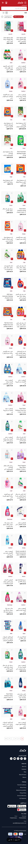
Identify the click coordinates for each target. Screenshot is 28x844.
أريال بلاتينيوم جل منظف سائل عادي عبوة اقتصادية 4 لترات (8, 268)
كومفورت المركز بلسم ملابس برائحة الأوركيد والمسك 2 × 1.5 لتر (8, 582)
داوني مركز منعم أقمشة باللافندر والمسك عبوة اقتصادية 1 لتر (21, 696)
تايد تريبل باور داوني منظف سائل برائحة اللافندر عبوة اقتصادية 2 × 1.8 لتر (21, 268)
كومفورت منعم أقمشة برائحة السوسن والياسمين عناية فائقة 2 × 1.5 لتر (8, 382)
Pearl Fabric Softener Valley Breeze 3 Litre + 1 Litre (8, 696)
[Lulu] (20, 3)
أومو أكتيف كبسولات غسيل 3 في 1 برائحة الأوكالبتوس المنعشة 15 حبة (8, 724)
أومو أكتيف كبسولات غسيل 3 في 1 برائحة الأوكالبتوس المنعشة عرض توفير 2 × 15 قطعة (8, 639)
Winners (24, 777)
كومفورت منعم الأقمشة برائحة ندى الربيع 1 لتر (8, 553)
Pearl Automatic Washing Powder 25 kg (21, 153)
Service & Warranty (21, 795)
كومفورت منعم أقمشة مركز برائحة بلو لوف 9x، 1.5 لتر (8, 438)
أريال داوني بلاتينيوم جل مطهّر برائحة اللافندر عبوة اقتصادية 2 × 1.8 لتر (8, 68)
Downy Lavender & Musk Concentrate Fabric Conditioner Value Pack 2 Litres (20, 553)
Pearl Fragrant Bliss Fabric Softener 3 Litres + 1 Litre (21, 467)
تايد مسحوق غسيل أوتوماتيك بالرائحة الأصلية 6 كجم (8, 124)
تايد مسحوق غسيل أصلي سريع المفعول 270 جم (21, 181)
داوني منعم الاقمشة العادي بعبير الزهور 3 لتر (21, 239)
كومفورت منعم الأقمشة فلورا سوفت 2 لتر (20, 724)
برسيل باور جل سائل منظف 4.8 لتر (8, 209)
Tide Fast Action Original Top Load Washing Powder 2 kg (8, 325)
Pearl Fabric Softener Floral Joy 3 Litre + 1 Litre (20, 410)
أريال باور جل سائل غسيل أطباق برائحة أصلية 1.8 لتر (21, 438)
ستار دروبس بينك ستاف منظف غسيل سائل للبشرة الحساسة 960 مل (8, 524)
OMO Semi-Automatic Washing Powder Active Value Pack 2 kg (7, 296)
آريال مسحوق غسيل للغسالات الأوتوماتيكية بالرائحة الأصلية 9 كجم (21, 125)
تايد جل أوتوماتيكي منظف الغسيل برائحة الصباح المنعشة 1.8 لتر (20, 353)
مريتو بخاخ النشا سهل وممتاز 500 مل (20, 580)
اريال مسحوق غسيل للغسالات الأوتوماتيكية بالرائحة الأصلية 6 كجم (8, 153)
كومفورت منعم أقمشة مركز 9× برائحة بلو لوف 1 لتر (21, 667)
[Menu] (25, 2)
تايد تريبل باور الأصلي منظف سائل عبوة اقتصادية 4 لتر (21, 296)
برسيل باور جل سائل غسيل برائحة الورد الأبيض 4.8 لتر (8, 667)
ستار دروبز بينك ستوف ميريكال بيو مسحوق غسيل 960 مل (8, 610)
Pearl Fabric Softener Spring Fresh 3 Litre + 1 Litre (21, 211)
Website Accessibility (21, 790)
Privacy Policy (23, 793)
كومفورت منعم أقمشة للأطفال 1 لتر (21, 523)
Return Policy (23, 787)
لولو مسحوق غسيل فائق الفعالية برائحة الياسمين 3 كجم (21, 39)
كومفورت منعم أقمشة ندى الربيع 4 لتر (8, 410)
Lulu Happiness (22, 798)
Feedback (24, 769)
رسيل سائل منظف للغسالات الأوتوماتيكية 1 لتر (8, 467)
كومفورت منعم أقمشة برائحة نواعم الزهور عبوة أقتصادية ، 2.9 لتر (21, 68)
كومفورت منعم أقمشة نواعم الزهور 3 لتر (21, 610)
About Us (24, 766)
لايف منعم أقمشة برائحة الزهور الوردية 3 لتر (8, 495)
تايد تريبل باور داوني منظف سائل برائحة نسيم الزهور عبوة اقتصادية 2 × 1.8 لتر (21, 325)
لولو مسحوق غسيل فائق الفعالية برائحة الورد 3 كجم (8, 39)
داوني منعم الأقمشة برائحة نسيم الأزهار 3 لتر (7, 353)
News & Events (22, 774)
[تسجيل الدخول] (6, 2)
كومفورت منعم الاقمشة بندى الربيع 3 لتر (20, 381)
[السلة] (2, 2)
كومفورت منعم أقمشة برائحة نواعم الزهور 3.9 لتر (21, 96)
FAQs (25, 772)
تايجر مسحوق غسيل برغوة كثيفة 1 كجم (8, 181)
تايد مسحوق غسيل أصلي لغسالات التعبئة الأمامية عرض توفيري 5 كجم (7, 239)
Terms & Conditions (21, 785)
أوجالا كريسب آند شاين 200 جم (22, 637)
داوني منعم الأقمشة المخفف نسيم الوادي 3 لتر (8, 96)
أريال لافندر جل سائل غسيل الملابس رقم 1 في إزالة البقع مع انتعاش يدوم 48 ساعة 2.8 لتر (20, 496)
